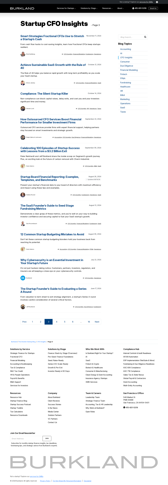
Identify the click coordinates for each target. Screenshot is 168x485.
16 (89, 322)
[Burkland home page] (22, 8)
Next (97, 322)
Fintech (123, 74)
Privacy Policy (45, 481)
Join (47, 438)
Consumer (125, 61)
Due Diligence (76, 137)
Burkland (14, 342)
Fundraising (89, 54)
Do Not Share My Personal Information (67, 481)
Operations (97, 54)
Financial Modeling (79, 54)
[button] (66, 8)
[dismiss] (157, 2)
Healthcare (125, 86)
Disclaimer (87, 481)
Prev (24, 322)
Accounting (58, 137)
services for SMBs (146, 2)
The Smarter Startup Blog (27, 342)
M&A (95, 166)
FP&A (91, 249)
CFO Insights (68, 54)
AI (121, 53)
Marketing (125, 99)
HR (88, 108)
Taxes (99, 108)
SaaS (99, 83)
